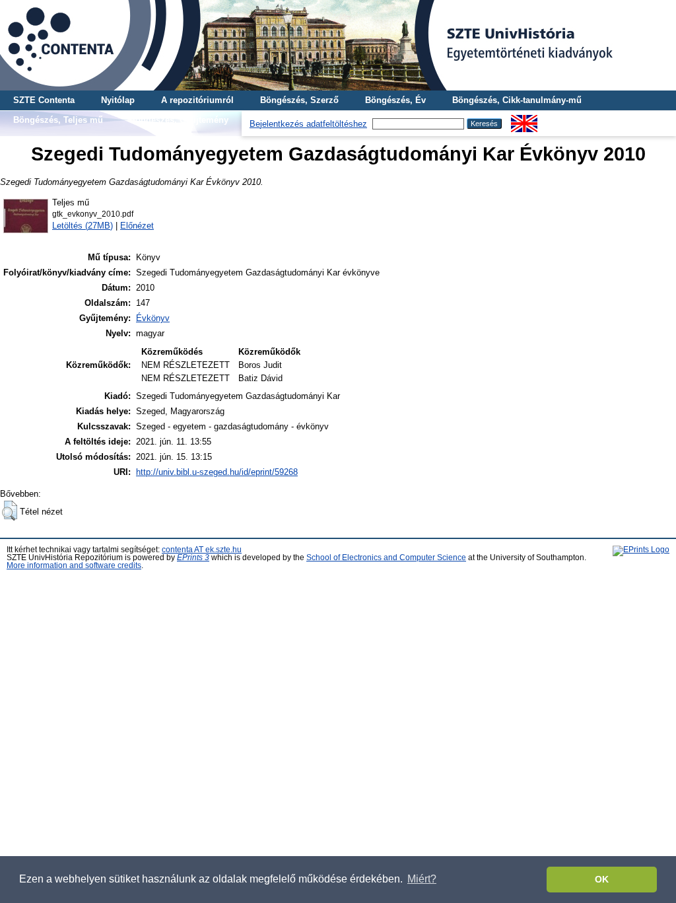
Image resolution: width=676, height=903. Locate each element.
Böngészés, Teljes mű (58, 120)
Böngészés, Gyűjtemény (178, 120)
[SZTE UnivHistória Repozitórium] (338, 45)
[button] (9, 511)
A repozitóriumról (197, 100)
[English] (524, 120)
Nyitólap (118, 100)
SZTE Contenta (44, 100)
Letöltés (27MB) (82, 226)
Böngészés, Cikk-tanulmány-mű (517, 100)
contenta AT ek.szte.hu (202, 550)
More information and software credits (74, 565)
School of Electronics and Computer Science (386, 557)
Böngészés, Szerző (299, 100)
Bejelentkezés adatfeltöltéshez (308, 124)
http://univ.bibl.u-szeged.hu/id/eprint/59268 (217, 472)
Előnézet (137, 226)
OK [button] (602, 879)
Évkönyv (153, 318)
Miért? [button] (421, 879)
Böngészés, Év (395, 100)
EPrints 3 (193, 557)
